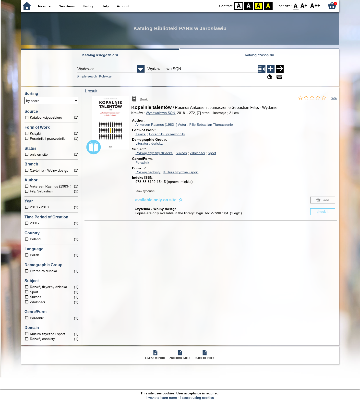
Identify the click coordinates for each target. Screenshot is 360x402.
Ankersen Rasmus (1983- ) (160, 124)
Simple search (87, 76)
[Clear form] (270, 77)
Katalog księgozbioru (100, 55)
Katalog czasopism (259, 55)
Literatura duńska (149, 143)
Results (44, 6)
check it (322, 212)
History (88, 6)
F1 (304, 5)
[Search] (280, 69)
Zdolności (197, 153)
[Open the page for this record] (111, 126)
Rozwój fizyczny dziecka (154, 153)
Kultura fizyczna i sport (180, 172)
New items (67, 6)
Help (105, 6)
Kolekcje (105, 76)
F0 (295, 5)
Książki (140, 134)
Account (123, 6)
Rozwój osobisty (147, 172)
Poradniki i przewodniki (167, 134)
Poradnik (142, 162)
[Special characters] (279, 77)
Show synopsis (144, 191)
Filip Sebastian (211, 124)
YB (258, 5)
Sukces (181, 153)
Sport (212, 153)
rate (334, 98)
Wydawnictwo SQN (160, 113)
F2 (315, 5)
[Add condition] (271, 69)
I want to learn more (161, 398)
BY (268, 5)
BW (248, 5)
